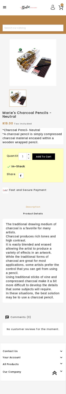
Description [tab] (33, 206)
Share (21, 175)
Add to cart (43, 156)
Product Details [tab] (33, 213)
